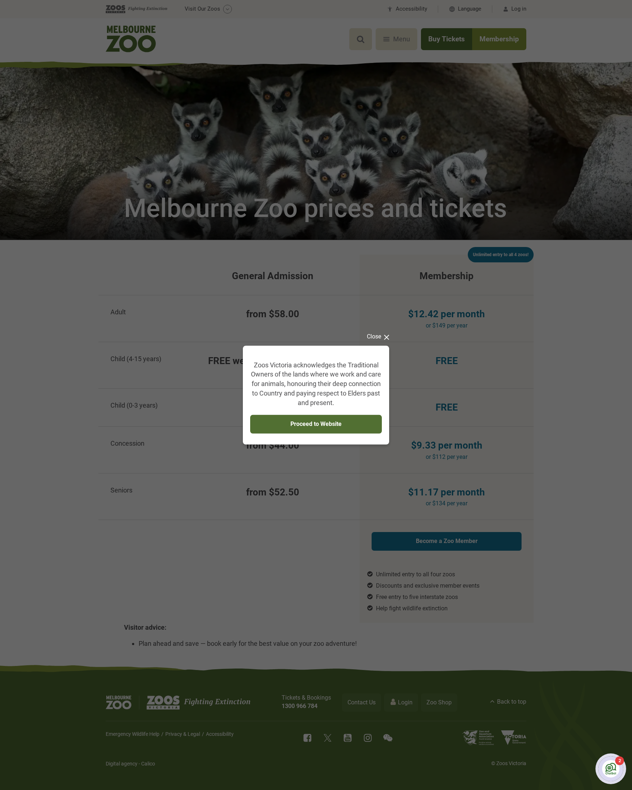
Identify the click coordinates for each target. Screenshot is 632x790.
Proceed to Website (316, 423)
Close (374, 336)
